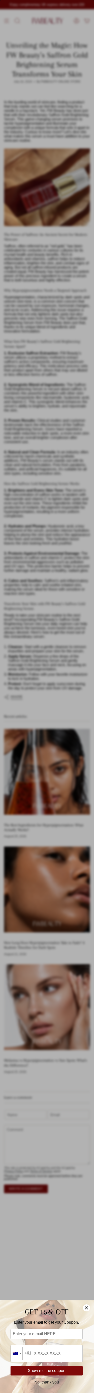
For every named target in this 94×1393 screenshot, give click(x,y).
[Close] (86, 1307)
